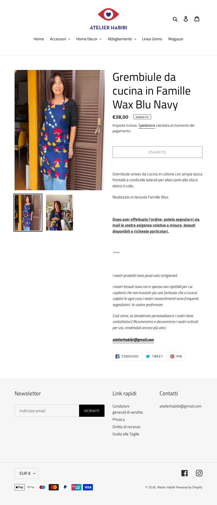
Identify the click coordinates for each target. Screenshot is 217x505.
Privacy (118, 419)
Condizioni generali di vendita (127, 409)
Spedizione (146, 125)
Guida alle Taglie (125, 434)
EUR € (25, 473)
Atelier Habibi (166, 487)
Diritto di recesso (126, 427)
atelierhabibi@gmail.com (133, 339)
